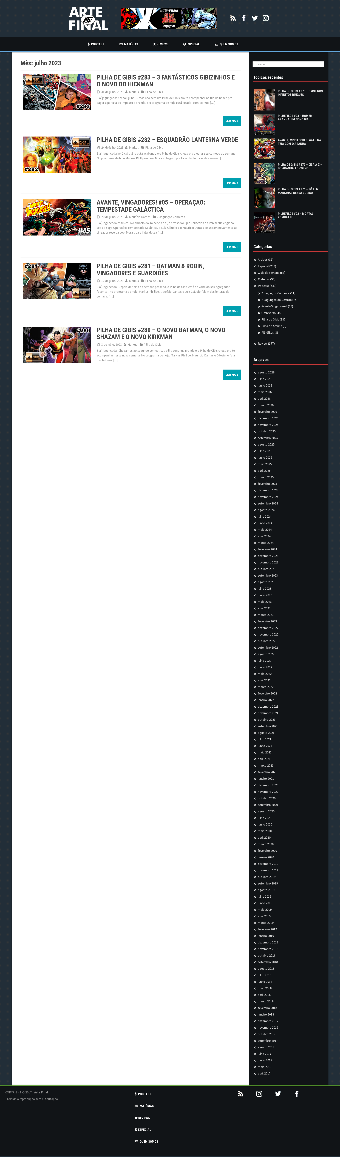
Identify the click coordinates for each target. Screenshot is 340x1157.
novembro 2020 (268, 792)
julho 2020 (264, 818)
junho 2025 (265, 457)
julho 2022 (264, 661)
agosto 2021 (266, 733)
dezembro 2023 (268, 556)
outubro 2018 (267, 955)
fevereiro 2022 (267, 693)
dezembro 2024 (268, 490)
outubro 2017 (267, 1034)
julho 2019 (264, 896)
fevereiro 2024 (267, 549)
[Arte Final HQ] (88, 18)
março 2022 (266, 687)
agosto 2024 (266, 510)
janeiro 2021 (266, 778)
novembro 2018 (268, 949)
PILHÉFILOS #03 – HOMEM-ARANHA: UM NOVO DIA (296, 117)
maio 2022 (265, 674)
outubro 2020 (267, 798)
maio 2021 (265, 752)
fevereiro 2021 (267, 772)
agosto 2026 (266, 372)
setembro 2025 (268, 438)
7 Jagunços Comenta (171, 217)
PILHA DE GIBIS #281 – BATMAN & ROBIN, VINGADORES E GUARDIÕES (150, 269)
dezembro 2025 (268, 418)
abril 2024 (264, 536)
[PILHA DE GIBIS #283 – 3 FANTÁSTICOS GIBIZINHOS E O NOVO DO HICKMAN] (57, 92)
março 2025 (266, 477)
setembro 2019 (268, 883)
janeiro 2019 (266, 936)
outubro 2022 (267, 641)
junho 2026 (265, 385)
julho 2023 (264, 588)
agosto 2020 (266, 811)
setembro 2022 (268, 647)
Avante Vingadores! (274, 306)
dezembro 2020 (268, 785)
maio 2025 (265, 464)
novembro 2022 (268, 634)
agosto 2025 (266, 444)
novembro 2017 (268, 1027)
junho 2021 (265, 746)
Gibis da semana (268, 273)
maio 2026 (265, 392)
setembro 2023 (268, 575)
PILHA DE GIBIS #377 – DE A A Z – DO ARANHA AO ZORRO (300, 166)
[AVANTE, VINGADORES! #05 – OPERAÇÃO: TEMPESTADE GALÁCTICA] (57, 217)
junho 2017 (265, 1060)
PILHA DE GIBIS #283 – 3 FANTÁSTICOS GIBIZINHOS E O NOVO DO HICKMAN (166, 81)
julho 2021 (264, 739)
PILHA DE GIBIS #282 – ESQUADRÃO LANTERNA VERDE (167, 140)
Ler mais (232, 121)
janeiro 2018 (266, 1014)
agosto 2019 (266, 890)
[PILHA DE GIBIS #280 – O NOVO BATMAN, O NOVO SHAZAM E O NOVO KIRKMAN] (57, 344)
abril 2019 (264, 916)
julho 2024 (264, 516)
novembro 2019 (268, 870)
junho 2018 (265, 982)
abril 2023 (264, 608)
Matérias (264, 279)
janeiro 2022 (266, 700)
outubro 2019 (267, 877)
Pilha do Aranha (271, 326)
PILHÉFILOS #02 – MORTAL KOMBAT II (295, 215)
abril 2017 (264, 1073)
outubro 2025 (267, 431)
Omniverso (268, 313)
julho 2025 (264, 451)
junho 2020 (265, 824)
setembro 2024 (268, 503)
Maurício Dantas (140, 217)
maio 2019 (265, 910)
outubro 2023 (267, 569)
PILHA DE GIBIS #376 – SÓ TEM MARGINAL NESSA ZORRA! (298, 191)
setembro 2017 (268, 1041)
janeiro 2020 (266, 857)
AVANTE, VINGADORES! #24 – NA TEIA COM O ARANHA (299, 142)
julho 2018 (264, 975)
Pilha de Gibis (154, 92)
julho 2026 (264, 379)
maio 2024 (265, 530)
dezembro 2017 (268, 1021)
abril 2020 (264, 837)
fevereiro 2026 (267, 412)
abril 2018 (264, 995)
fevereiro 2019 (267, 929)
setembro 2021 (268, 726)
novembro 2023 (268, 562)
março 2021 (266, 765)
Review (262, 343)
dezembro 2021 (268, 706)
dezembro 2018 (268, 942)
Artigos (263, 259)
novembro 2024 (268, 497)
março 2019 (266, 923)
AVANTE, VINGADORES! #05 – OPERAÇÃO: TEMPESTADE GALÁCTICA (151, 206)
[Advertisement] (283, 1131)
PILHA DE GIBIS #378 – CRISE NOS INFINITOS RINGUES (300, 93)
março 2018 (266, 1001)
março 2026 (266, 405)
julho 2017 (264, 1054)
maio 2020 (265, 831)
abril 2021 (264, 759)
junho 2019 (265, 903)
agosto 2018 (266, 968)
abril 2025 (264, 471)
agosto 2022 (266, 654)
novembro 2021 (268, 713)
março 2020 (266, 844)
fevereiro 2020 (267, 851)
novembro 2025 (268, 425)
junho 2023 (265, 595)
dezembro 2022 (268, 628)
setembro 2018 (268, 962)
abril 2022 (264, 680)
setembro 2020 (268, 805)
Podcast (263, 286)
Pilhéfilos (267, 332)
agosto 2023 (266, 582)
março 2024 (266, 543)
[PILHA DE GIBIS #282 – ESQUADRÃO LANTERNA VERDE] (57, 154)
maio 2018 (265, 988)
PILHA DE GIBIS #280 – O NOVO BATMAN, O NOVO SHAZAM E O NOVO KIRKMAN (161, 333)
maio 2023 (265, 602)
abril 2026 (264, 398)
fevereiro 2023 (267, 621)
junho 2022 (265, 667)
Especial (263, 266)
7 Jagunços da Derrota (276, 300)
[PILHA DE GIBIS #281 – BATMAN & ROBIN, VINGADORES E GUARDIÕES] (57, 281)
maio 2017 (265, 1067)
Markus (134, 92)
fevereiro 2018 (267, 1008)
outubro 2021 (267, 720)
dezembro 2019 (268, 864)
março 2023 (266, 615)
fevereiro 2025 (267, 484)
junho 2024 (265, 523)
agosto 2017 (266, 1047)
